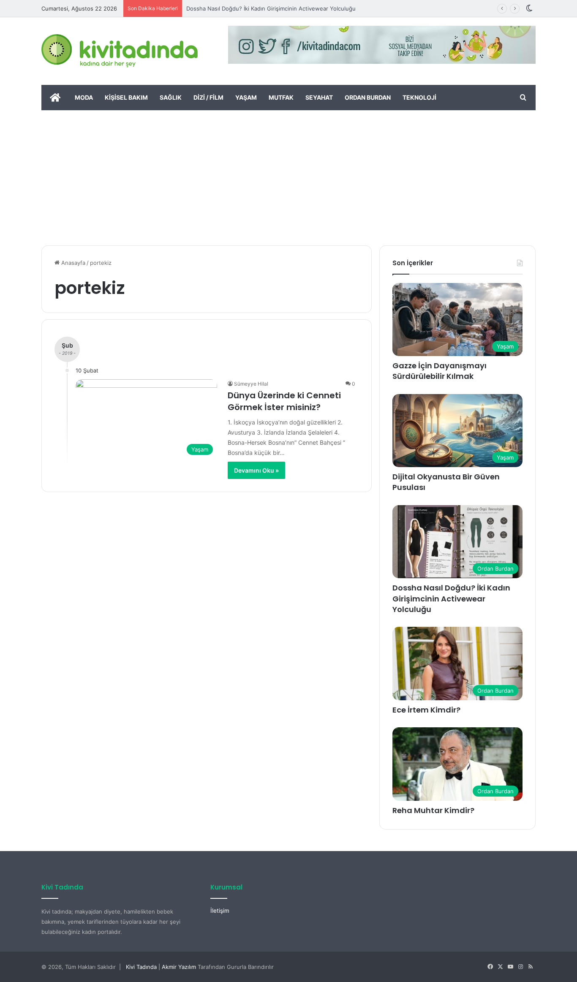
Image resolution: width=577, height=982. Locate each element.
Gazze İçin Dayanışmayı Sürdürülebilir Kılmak (439, 370)
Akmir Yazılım (179, 966)
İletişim (219, 910)
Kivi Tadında (141, 966)
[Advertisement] (288, 173)
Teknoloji (419, 97)
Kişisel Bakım (126, 97)
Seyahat (319, 97)
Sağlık (171, 97)
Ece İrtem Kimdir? (426, 710)
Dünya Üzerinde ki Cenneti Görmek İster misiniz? (284, 401)
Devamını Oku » (256, 470)
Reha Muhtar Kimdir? (433, 810)
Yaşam (246, 97)
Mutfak (281, 97)
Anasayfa (72, 262)
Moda (84, 97)
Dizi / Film (208, 97)
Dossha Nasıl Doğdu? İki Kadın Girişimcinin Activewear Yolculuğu (271, 8)
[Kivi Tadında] (119, 51)
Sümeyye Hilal (251, 384)
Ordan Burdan (368, 97)
